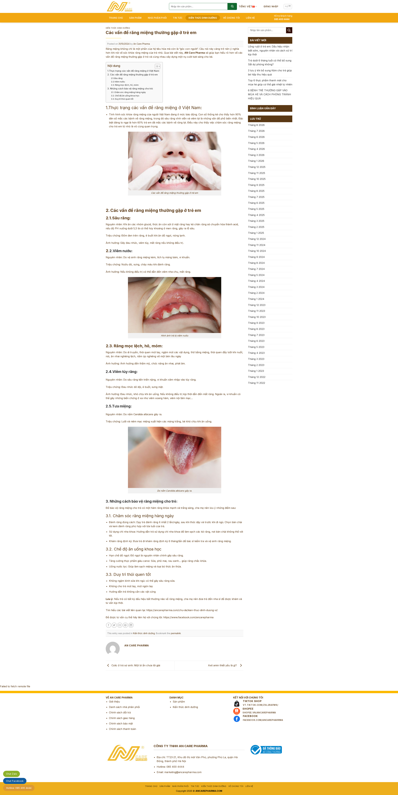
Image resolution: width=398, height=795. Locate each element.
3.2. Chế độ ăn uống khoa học (125, 95)
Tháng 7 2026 (256, 130)
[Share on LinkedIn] (131, 625)
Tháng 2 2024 (256, 292)
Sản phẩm (135, 17)
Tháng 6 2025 (256, 202)
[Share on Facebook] (108, 625)
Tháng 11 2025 (256, 173)
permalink (176, 633)
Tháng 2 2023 (256, 365)
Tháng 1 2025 (256, 232)
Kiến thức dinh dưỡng (203, 17)
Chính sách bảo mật (121, 723)
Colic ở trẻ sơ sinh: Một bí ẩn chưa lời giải (135, 665)
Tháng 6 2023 (256, 340)
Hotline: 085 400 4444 (19, 787)
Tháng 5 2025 (256, 208)
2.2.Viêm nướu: (118, 81)
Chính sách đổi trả (120, 712)
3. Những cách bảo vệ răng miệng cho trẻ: (130, 88)
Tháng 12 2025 (256, 167)
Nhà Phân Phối (157, 17)
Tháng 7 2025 (256, 197)
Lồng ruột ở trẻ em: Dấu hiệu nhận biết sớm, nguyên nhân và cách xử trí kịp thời (270, 50)
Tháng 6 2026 (256, 137)
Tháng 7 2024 (256, 268)
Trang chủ (116, 17)
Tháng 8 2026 (256, 125)
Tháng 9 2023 (256, 322)
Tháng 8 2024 (256, 262)
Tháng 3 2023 (256, 359)
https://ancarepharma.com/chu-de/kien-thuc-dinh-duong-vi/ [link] (182, 610)
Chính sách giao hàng (122, 718)
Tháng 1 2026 (256, 160)
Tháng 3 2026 (256, 155)
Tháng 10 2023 (257, 317)
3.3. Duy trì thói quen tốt (122, 99)
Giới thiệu (114, 701)
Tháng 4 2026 (256, 148)
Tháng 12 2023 (256, 305)
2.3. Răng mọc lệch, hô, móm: (125, 85)
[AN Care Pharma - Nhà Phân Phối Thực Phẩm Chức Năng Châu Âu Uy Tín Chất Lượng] (135, 6)
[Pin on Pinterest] (125, 625)
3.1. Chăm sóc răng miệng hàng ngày (128, 92)
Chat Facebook (14, 780)
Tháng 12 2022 (256, 377)
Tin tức (177, 17)
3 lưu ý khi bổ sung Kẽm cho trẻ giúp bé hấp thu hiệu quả (270, 72)
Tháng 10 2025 (257, 178)
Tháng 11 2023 (256, 310)
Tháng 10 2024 (257, 250)
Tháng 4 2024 (256, 280)
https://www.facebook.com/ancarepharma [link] (188, 617)
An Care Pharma (141, 43)
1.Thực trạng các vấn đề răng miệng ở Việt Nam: (133, 70)
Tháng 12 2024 (257, 238)
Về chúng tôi (231, 17)
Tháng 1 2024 (256, 298)
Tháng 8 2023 (256, 328)
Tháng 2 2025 (256, 227)
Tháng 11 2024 (256, 245)
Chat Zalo (11, 773)
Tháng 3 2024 (256, 287)
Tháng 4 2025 (256, 215)
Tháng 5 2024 (256, 275)
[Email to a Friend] (119, 625)
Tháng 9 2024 (256, 257)
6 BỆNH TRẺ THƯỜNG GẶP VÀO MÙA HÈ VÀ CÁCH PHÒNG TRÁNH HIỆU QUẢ (269, 94)
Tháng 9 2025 (256, 185)
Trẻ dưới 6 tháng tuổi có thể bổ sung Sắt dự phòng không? (269, 62)
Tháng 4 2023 (256, 352)
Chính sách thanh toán (122, 728)
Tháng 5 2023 (256, 347)
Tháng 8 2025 (256, 190)
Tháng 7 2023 (256, 335)
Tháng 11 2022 (256, 382)
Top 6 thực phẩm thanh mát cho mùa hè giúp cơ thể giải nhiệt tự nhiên (270, 82)
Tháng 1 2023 (256, 370)
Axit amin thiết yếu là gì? (223, 665)
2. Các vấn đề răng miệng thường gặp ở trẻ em (132, 74)
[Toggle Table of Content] (156, 66)
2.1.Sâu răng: (117, 78)
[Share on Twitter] (114, 625)
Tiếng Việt (245, 6)
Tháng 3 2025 (256, 220)
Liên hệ (250, 17)
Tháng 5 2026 (256, 143)
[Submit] (232, 6)
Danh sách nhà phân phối (124, 707)
